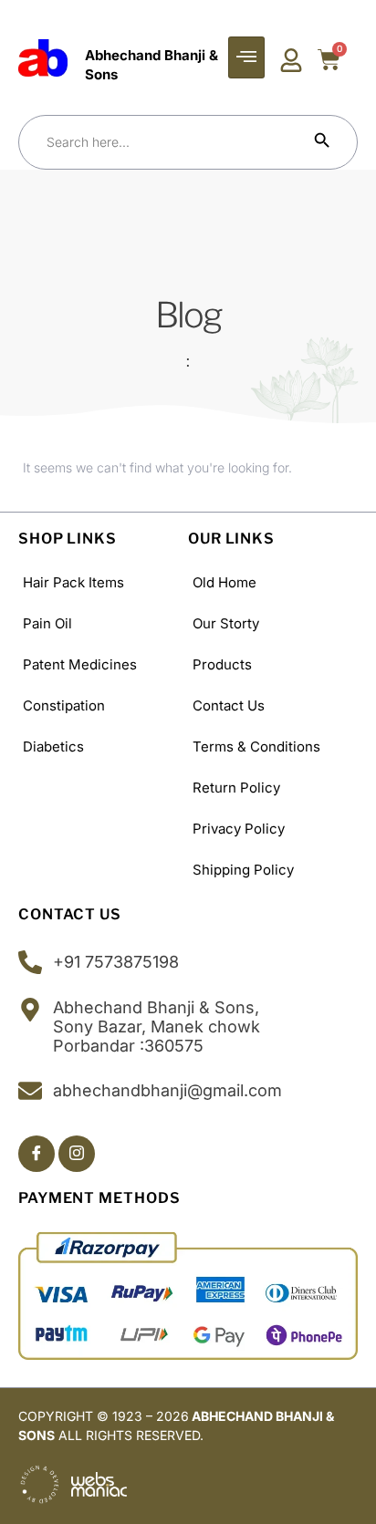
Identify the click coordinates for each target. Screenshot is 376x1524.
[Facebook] (36, 1153)
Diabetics (53, 746)
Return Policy (236, 787)
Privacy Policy (239, 828)
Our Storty (226, 623)
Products (222, 664)
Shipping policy (243, 869)
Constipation (64, 705)
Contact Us (229, 705)
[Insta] (76, 1153)
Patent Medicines (80, 664)
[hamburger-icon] (246, 57)
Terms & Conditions (256, 746)
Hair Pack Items (73, 582)
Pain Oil (47, 623)
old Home (224, 582)
